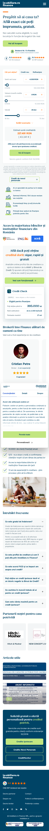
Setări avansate (23, 123)
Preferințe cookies (32, 804)
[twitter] (7, 809)
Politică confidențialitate (34, 799)
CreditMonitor (24, 758)
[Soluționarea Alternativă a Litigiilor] (14, 824)
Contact (28, 794)
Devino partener (9, 794)
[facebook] (3, 809)
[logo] (11, 4)
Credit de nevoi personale (18, 179)
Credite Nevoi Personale (25, 750)
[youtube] (21, 809)
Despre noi (7, 799)
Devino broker (8, 804)
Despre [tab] (40, 393)
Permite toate (24, 434)
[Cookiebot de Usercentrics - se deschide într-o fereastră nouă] (35, 386)
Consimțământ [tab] (9, 393)
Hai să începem (15, 43)
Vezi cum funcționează (23, 280)
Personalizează (23, 442)
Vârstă (7, 110)
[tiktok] (26, 809)
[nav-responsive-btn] (44, 4)
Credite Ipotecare (25, 741)
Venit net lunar (10, 79)
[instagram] (12, 809)
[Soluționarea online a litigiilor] (35, 824)
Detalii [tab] (24, 393)
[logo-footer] (24, 776)
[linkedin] (16, 809)
